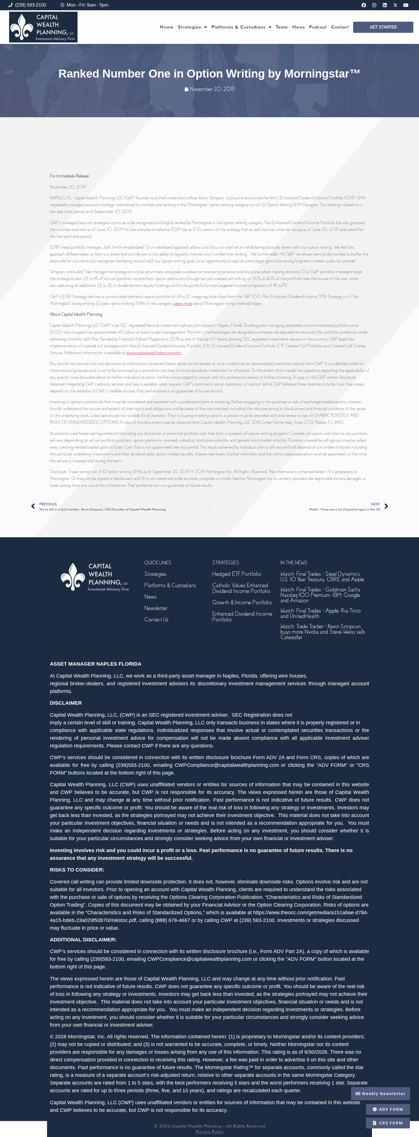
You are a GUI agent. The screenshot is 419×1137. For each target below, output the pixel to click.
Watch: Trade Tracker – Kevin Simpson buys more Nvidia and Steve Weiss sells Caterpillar (322, 631)
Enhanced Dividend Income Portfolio (242, 617)
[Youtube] (405, 5)
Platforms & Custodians (238, 27)
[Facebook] (363, 5)
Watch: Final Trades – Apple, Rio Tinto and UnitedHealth (320, 613)
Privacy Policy (209, 1131)
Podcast (318, 27)
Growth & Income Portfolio (242, 602)
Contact (340, 27)
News (298, 27)
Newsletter (156, 608)
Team (282, 27)
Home (167, 27)
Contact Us (156, 620)
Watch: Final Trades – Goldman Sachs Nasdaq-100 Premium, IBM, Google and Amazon (320, 595)
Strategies (189, 27)
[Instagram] (374, 5)
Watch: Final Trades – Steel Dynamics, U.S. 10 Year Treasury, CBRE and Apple (322, 576)
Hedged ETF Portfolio (236, 574)
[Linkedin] (384, 5)
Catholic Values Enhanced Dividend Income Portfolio (241, 588)
